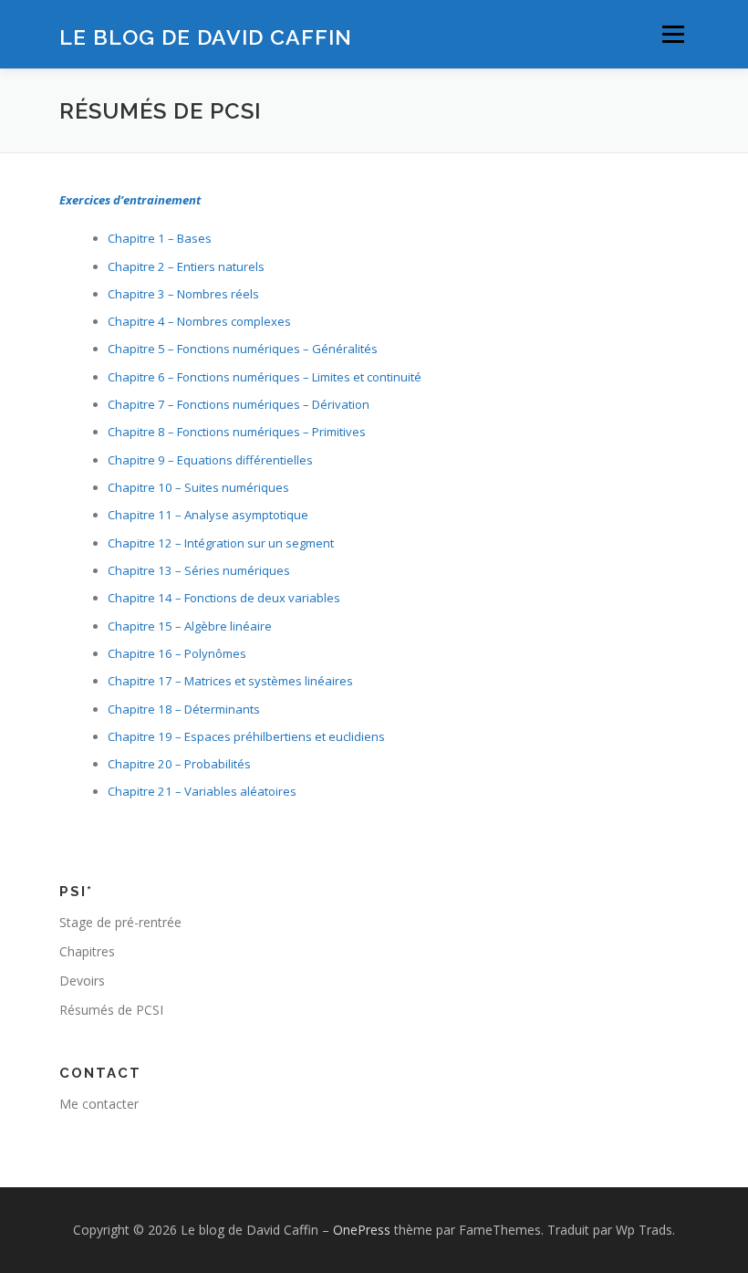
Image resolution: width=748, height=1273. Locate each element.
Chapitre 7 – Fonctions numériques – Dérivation (238, 404)
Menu (673, 34)
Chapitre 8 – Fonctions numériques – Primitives (237, 431)
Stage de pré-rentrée (120, 922)
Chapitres (87, 951)
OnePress (361, 1229)
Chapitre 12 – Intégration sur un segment (221, 543)
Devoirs (82, 980)
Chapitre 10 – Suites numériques (198, 487)
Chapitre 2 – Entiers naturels (186, 266)
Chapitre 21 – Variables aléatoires (202, 791)
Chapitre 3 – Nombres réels (183, 294)
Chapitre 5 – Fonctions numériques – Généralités (243, 348)
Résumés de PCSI (111, 1009)
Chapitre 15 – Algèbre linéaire (190, 626)
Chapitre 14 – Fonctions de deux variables (224, 598)
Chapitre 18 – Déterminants (184, 709)
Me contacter (99, 1103)
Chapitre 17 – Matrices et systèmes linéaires (230, 681)
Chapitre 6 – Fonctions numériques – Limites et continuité (264, 377)
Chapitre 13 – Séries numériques (199, 570)
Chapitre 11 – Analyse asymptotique (208, 514)
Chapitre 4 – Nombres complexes (199, 321)
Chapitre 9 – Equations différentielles (210, 460)
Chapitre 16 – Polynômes (177, 653)
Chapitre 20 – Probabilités (179, 764)
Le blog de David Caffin (205, 36)
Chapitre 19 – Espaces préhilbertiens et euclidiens (246, 736)
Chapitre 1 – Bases (160, 238)
